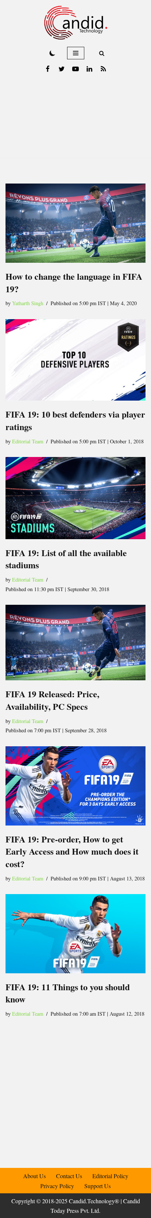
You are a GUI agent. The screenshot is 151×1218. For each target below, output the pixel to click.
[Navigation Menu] (75, 53)
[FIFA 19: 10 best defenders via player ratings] (75, 360)
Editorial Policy (110, 1176)
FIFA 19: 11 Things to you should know (67, 993)
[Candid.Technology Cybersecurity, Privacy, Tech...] (76, 22)
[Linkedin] (89, 69)
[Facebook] (48, 69)
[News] (103, 69)
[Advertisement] (75, 119)
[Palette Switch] (52, 53)
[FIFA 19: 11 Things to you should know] (75, 933)
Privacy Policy (57, 1185)
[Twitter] (61, 69)
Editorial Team (27, 441)
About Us (34, 1176)
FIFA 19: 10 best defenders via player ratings (75, 420)
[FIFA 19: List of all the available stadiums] (75, 498)
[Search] (101, 53)
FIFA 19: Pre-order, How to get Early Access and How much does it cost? (72, 851)
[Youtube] (75, 69)
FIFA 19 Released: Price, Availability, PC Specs (52, 700)
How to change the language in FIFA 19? (73, 282)
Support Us (97, 1185)
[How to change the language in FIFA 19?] (75, 223)
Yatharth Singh (27, 303)
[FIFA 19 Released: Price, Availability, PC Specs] (75, 642)
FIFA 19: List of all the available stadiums (66, 559)
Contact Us (69, 1176)
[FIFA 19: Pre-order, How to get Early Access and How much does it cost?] (75, 786)
